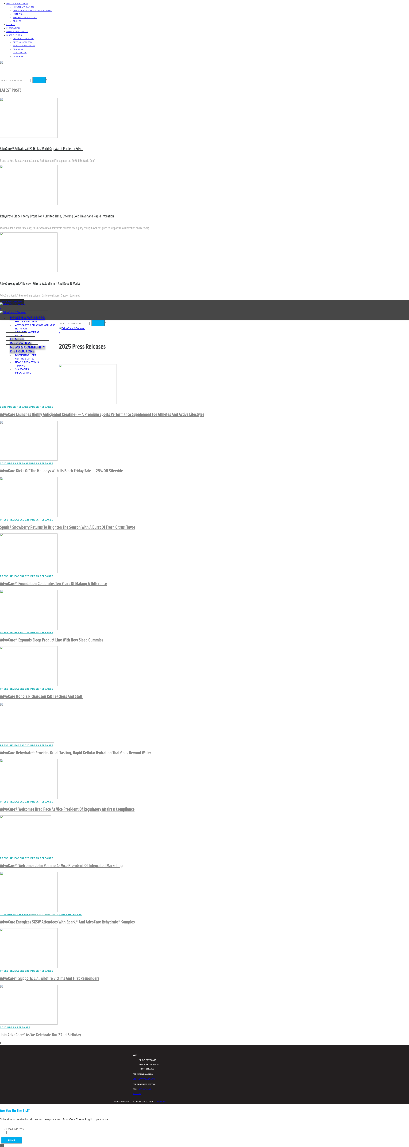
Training (18, 49)
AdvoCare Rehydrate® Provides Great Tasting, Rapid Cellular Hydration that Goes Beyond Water (75, 753)
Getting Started (22, 42)
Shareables (20, 53)
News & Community (17, 32)
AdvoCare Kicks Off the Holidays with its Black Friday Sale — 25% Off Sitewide (62, 471)
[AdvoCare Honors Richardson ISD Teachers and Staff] (29, 685)
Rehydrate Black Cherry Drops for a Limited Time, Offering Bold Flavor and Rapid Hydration (57, 216)
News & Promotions (24, 46)
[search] (0, 308)
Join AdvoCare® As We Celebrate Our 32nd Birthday (40, 1035)
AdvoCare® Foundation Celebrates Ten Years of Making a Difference (53, 584)
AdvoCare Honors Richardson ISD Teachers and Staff (41, 697)
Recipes (17, 21)
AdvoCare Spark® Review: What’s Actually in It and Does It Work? (40, 283)
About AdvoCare (147, 1060)
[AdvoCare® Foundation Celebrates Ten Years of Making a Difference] (29, 572)
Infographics (20, 56)
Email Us (137, 1094)
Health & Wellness (17, 3)
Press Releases (41, 407)
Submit (11, 1141)
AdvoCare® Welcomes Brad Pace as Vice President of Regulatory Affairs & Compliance (67, 809)
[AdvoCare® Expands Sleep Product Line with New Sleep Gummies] (29, 629)
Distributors (14, 35)
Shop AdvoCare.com (12, 301)
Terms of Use (160, 1102)
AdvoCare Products (149, 1064)
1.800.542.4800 (144, 1089)
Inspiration (13, 28)
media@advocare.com (144, 1079)
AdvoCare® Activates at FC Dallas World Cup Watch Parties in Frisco (41, 149)
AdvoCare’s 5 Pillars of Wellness (32, 10)
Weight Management (25, 17)
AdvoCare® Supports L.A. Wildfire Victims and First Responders (49, 979)
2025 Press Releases (15, 407)
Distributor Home (23, 39)
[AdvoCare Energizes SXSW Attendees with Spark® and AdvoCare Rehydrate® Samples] (29, 911)
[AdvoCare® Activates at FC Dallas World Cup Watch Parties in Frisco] (29, 137)
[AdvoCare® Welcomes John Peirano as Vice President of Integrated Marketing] (25, 854)
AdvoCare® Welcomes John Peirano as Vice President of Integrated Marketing (61, 866)
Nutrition (18, 14)
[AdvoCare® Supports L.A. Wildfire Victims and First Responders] (29, 967)
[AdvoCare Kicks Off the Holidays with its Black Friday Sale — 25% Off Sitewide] (29, 459)
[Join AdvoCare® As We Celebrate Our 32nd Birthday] (29, 1023)
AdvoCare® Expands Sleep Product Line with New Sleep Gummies (51, 640)
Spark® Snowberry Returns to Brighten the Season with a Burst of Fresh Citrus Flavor (67, 527)
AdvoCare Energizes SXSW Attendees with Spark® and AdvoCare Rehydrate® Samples (67, 922)
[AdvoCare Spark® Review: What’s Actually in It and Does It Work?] (29, 271)
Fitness (10, 24)
